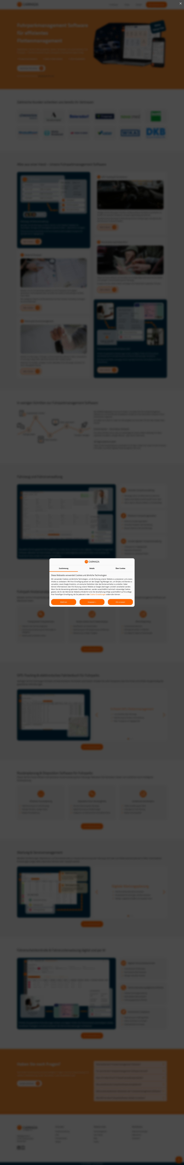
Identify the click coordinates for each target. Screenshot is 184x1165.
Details (92, 568)
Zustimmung (63, 568)
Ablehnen (63, 602)
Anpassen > (92, 602)
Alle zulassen (120, 602)
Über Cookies (120, 568)
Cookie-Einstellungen (98, 594)
